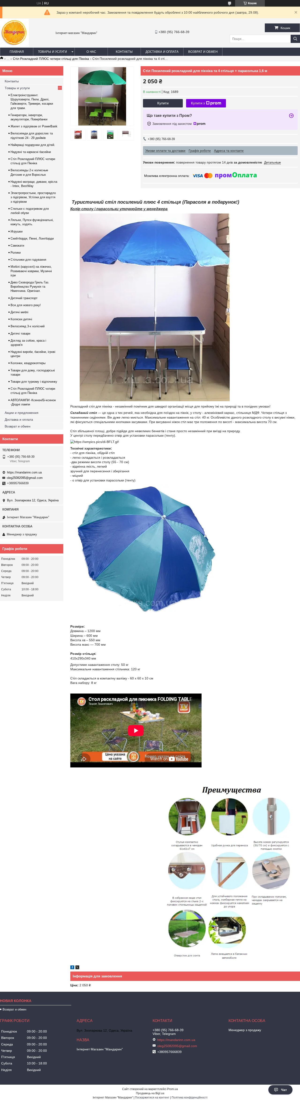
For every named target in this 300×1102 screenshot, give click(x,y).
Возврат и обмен (203, 51)
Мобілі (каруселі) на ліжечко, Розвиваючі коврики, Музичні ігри (31, 271)
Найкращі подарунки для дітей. (33, 145)
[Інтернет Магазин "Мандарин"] (14, 45)
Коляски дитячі (21, 319)
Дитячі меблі (19, 312)
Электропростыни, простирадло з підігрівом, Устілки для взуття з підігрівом (33, 197)
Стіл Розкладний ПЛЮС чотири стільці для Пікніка (51, 59)
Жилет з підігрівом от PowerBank (34, 126)
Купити (163, 103)
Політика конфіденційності (189, 1097)
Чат (284, 1090)
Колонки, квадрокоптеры (28, 363)
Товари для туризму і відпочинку (34, 381)
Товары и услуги (52, 51)
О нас (91, 51)
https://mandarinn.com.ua (24, 472)
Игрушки (16, 231)
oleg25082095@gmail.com (25, 478)
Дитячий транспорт (24, 298)
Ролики (16, 252)
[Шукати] (295, 39)
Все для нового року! (26, 305)
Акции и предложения (21, 413)
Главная (17, 51)
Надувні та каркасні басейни (31, 152)
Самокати (17, 245)
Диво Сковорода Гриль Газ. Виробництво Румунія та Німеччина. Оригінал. (30, 287)
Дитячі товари (20, 333)
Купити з (198, 103)
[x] (77, 968)
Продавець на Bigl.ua (150, 1093)
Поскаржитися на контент (152, 1097)
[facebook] (72, 968)
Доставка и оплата (162, 51)
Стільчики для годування (28, 259)
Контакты (124, 51)
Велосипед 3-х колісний (28, 326)
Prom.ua (172, 1089)
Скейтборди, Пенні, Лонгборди (32, 238)
